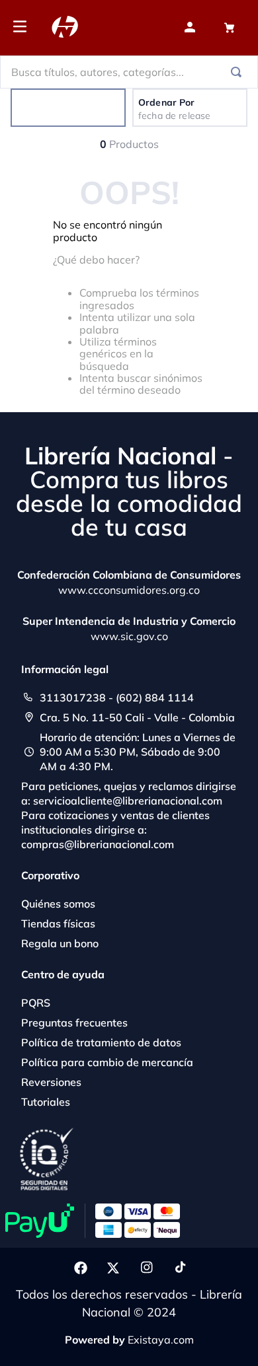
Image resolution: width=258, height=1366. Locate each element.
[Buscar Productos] (239, 72)
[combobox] (129, 72)
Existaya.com (161, 1339)
